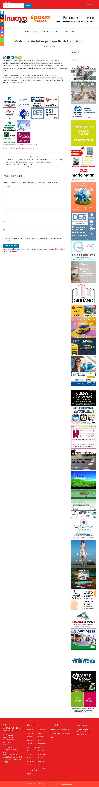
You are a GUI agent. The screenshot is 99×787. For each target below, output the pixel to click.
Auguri (40, 733)
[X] (8, 57)
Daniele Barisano (67, 784)
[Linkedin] (12, 57)
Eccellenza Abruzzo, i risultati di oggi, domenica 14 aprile (50, 159)
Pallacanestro (32, 761)
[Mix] (2, 36)
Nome (5, 213)
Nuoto (40, 758)
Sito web (6, 230)
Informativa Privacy (83, 732)
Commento (7, 186)
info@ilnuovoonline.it (11, 747)
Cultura (64, 32)
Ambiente (41, 730)
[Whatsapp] (16, 57)
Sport (73, 32)
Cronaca (45, 32)
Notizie (26, 32)
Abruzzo (30, 730)
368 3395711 (67, 733)
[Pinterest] (2, 28)
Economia (42, 744)
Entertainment (32, 747)
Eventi (40, 747)
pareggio (24, 148)
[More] (20, 57)
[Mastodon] (2, 32)
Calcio (14, 145)
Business (30, 737)
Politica (55, 32)
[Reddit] (2, 20)
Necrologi (42, 754)
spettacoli (41, 768)
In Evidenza (21, 145)
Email (5, 221)
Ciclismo (30, 740)
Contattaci (89, 4)
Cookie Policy (81, 734)
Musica (29, 754)
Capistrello (17, 148)
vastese (31, 148)
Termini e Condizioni (83, 729)
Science (30, 765)
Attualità (36, 32)
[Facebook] (4, 57)
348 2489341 (57, 733)
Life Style (41, 751)
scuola (40, 765)
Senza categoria (34, 769)
